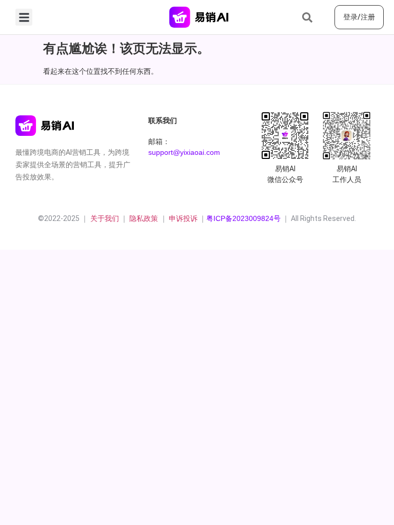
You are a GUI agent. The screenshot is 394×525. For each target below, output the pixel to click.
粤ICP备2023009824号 (243, 218)
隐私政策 (144, 218)
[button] (23, 17)
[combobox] (314, 17)
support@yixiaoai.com (184, 152)
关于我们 (103, 218)
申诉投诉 (183, 218)
